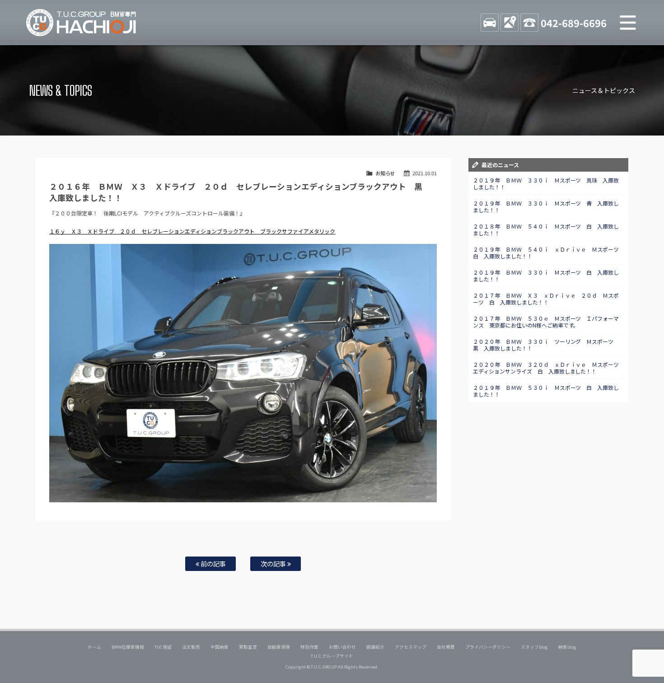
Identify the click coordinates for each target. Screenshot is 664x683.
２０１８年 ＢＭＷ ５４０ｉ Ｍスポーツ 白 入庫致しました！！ (546, 229)
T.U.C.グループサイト (332, 656)
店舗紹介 (375, 647)
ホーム (94, 647)
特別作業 (309, 647)
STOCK (490, 23)
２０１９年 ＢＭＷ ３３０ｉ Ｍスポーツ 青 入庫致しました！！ (546, 206)
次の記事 (274, 563)
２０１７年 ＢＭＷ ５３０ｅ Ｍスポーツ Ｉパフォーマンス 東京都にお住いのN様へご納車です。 (546, 321)
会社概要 (446, 647)
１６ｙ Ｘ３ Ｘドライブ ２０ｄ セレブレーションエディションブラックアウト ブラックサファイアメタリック (192, 231)
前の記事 (212, 563)
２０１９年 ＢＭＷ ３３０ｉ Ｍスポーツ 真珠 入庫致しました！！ (546, 183)
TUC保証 (163, 647)
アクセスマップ (410, 647)
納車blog (567, 647)
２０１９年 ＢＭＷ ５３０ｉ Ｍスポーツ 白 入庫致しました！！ (546, 391)
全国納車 (219, 647)
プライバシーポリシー (487, 647)
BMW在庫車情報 (128, 647)
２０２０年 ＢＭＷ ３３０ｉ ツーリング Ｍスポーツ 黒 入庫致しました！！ (546, 344)
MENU (628, 22)
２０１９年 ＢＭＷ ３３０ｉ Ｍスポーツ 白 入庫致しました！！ (546, 275)
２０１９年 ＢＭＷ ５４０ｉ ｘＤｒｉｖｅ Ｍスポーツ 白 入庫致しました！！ (549, 252)
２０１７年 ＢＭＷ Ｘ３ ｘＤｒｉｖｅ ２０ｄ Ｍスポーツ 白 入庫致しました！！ (546, 298)
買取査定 (248, 647)
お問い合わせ (342, 647)
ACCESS (509, 23)
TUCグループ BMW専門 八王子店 (81, 22)
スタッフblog (534, 647)
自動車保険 (278, 647)
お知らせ (385, 173)
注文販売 (191, 647)
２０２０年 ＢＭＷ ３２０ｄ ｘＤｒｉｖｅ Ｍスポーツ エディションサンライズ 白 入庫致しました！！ (549, 367)
